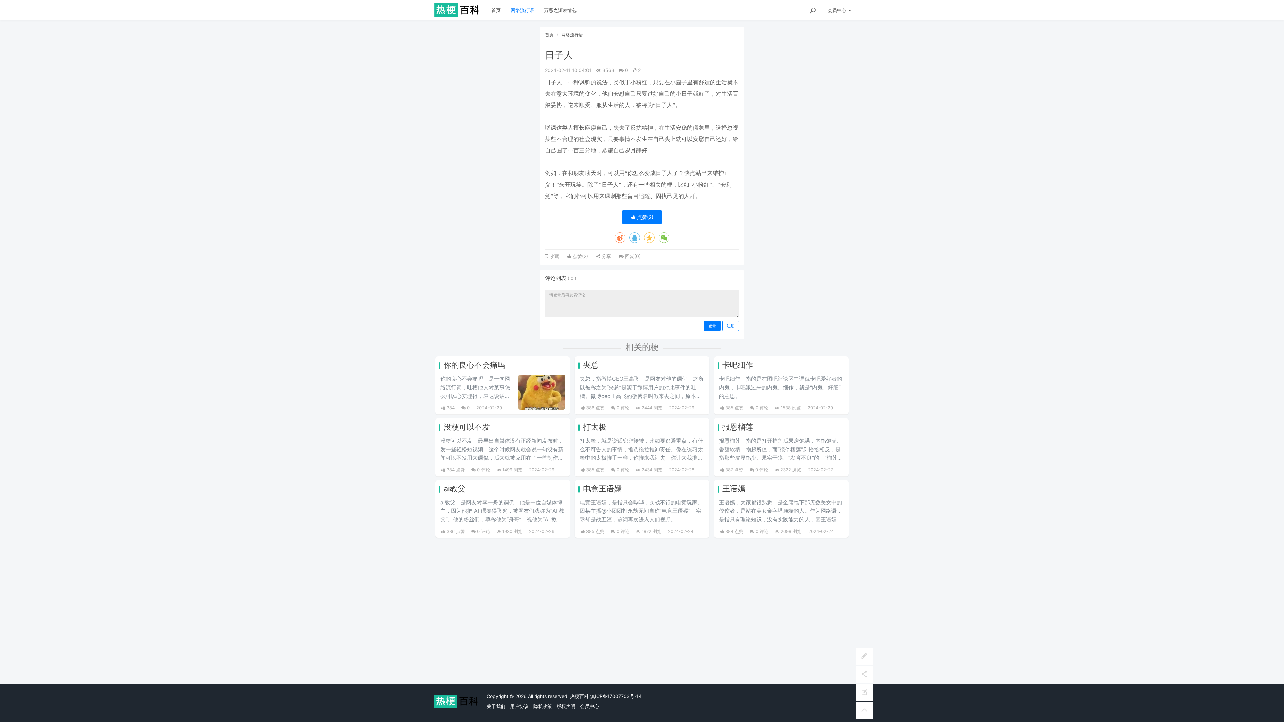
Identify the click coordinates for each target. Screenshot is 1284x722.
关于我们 (496, 706)
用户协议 (519, 706)
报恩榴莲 (737, 427)
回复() (632, 256)
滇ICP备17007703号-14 (616, 696)
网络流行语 (522, 10)
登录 (712, 325)
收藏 (553, 256)
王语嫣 (733, 488)
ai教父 (454, 488)
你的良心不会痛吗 (474, 365)
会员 (837, 10)
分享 (605, 256)
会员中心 (589, 706)
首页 (496, 10)
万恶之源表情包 (560, 10)
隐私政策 (542, 706)
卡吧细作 (737, 365)
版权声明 (566, 706)
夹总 (591, 365)
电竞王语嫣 (602, 488)
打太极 (594, 427)
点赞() (644, 217)
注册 (731, 325)
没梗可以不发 (467, 427)
